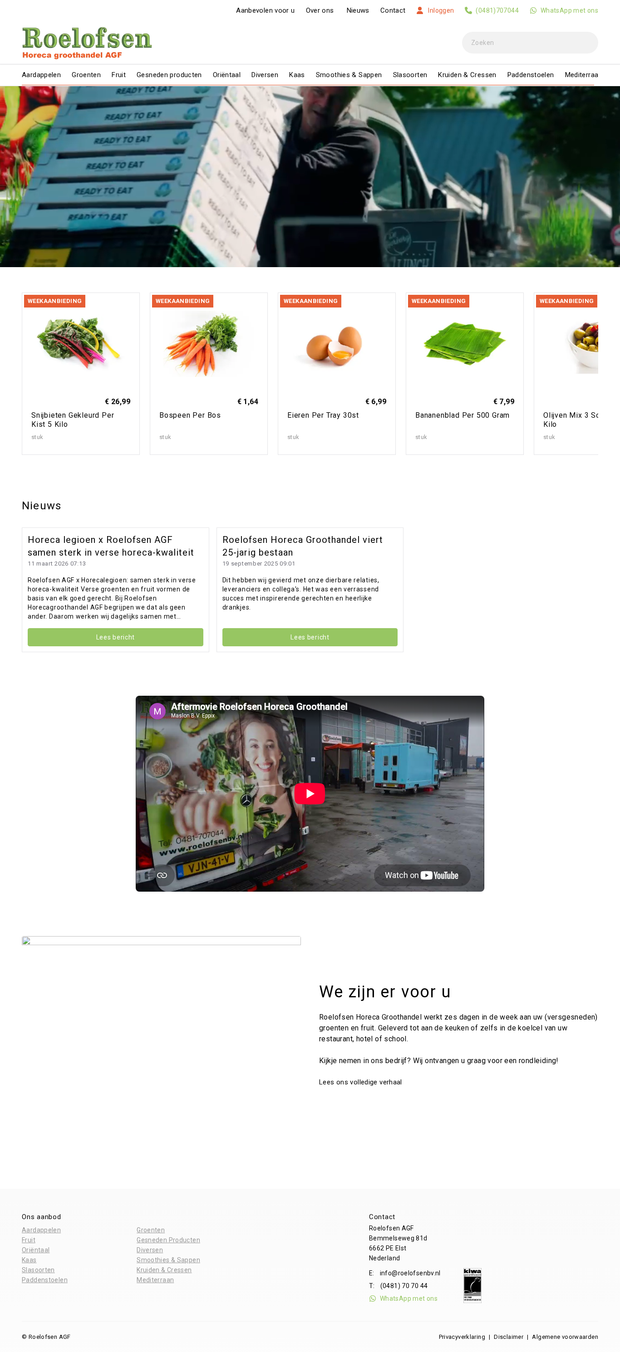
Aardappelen (41, 75)
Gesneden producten (169, 75)
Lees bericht (115, 637)
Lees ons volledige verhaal (361, 1082)
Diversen (264, 75)
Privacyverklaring (462, 1336)
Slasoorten (410, 75)
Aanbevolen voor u (265, 10)
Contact (393, 10)
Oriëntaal (227, 75)
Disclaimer (508, 1336)
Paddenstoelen (530, 75)
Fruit (119, 75)
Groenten (86, 75)
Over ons (320, 10)
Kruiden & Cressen (467, 75)
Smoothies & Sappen (349, 75)
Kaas (297, 75)
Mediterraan (583, 75)
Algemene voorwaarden (565, 1336)
